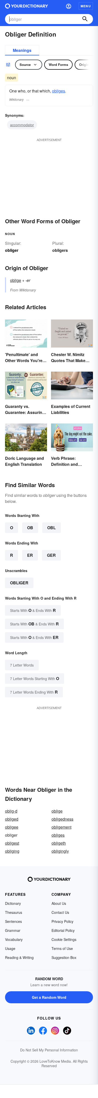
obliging (12, 851)
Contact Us (60, 912)
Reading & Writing (19, 957)
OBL (51, 527)
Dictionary (13, 903)
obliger (19, 583)
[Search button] (84, 19)
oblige (15, 280)
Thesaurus (13, 912)
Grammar (12, 930)
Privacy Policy (62, 921)
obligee (11, 827)
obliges (58, 91)
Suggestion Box (64, 957)
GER (51, 555)
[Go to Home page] (26, 6)
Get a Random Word (49, 997)
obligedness (62, 819)
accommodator (22, 124)
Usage (10, 948)
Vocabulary (14, 939)
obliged (11, 819)
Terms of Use (62, 948)
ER (30, 555)
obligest (12, 843)
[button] (69, 6)
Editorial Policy (63, 930)
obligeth (59, 843)
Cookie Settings (64, 939)
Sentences (13, 921)
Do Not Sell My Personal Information (49, 1049)
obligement (61, 827)
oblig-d (11, 811)
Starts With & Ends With (33, 610)
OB (30, 527)
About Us (59, 903)
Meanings (22, 50)
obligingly (60, 851)
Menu (86, 6)
